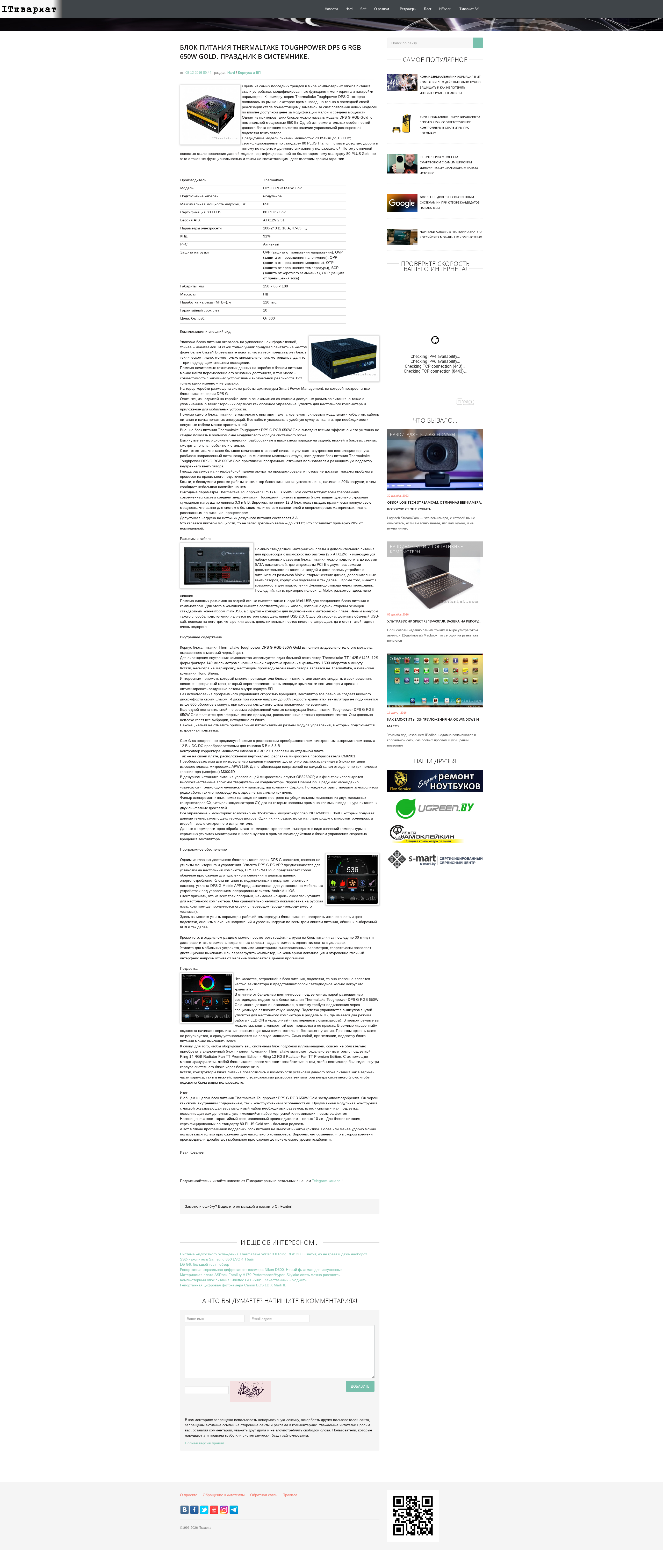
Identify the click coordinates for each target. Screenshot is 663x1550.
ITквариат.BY (468, 9)
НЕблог (445, 9)
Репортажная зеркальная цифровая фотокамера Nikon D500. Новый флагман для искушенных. (261, 1269)
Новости (331, 9)
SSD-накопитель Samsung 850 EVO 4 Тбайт (217, 1259)
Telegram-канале (326, 1181)
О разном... (383, 9)
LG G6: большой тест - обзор (204, 1264)
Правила (290, 1495)
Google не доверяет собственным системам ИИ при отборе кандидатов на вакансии (450, 202)
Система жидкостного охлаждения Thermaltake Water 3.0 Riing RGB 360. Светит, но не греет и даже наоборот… (275, 1254)
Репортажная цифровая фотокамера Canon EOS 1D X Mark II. (233, 1285)
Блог (427, 9)
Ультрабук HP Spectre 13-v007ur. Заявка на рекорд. (433, 621)
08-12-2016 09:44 (198, 73)
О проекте (188, 1495)
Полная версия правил (204, 1443)
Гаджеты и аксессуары (430, 434)
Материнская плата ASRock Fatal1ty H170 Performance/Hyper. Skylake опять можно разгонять (260, 1275)
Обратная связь (263, 1495)
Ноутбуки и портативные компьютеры (426, 549)
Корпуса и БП (249, 73)
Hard (348, 9)
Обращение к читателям (224, 1495)
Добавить (360, 1386)
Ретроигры (408, 9)
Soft (363, 9)
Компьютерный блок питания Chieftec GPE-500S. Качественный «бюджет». (244, 1280)
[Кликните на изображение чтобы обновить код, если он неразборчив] (250, 1391)
